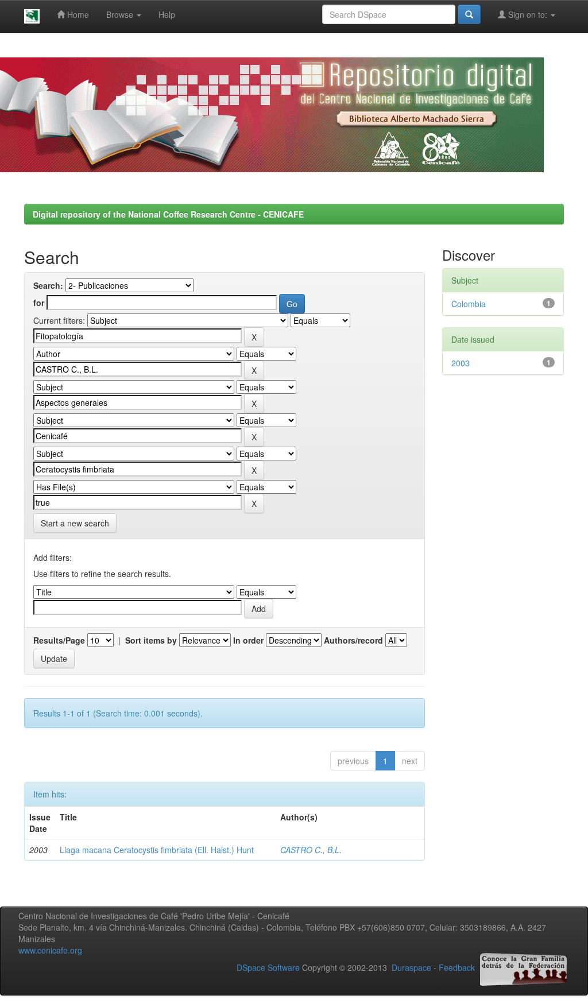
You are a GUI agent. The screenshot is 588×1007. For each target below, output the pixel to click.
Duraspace (411, 968)
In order (248, 640)
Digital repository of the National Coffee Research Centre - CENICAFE (168, 214)
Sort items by (151, 640)
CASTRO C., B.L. (311, 849)
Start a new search (75, 523)
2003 (460, 363)
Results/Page (59, 640)
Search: (48, 285)
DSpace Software (268, 968)
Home (77, 14)
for (38, 302)
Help (166, 14)
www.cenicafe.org (50, 950)
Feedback (457, 968)
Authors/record (353, 640)
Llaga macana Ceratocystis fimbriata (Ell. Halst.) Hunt (157, 849)
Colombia (468, 303)
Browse (121, 14)
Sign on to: (528, 14)
